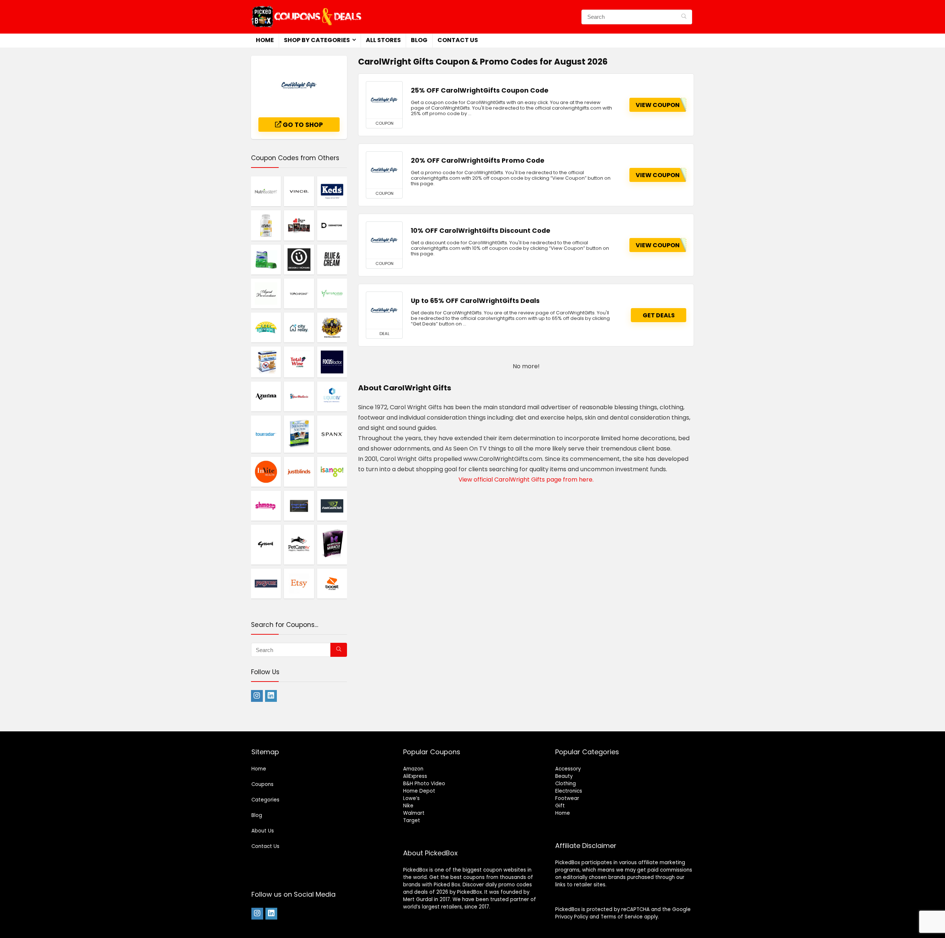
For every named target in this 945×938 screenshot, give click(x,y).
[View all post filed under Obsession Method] (299, 225)
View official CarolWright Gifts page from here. (526, 479)
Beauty (564, 776)
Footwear (567, 798)
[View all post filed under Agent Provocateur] (266, 293)
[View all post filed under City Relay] (299, 327)
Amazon (413, 768)
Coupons (262, 784)
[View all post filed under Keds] (332, 191)
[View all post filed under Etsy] (299, 583)
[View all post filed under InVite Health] (266, 471)
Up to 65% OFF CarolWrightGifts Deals (475, 300)
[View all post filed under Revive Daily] (266, 225)
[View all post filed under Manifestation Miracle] (332, 544)
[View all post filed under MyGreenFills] (266, 327)
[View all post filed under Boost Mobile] (332, 583)
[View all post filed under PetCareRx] (299, 544)
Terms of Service (622, 916)
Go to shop (302, 124)
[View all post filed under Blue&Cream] (332, 259)
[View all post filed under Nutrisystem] (266, 191)
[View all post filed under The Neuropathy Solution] (299, 434)
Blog (419, 40)
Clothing (565, 783)
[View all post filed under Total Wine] (299, 361)
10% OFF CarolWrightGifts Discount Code (480, 230)
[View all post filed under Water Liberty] (266, 259)
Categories (265, 799)
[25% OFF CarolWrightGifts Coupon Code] (384, 100)
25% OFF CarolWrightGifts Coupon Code (480, 90)
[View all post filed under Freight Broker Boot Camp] (299, 505)
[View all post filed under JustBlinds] (299, 471)
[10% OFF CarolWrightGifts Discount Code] (384, 240)
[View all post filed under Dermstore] (332, 225)
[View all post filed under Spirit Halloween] (332, 327)
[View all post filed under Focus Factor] (332, 361)
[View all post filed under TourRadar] (266, 434)
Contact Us (457, 40)
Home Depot (419, 790)
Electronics (568, 790)
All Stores (383, 40)
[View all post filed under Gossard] (266, 544)
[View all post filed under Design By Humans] (299, 259)
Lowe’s (411, 798)
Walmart (414, 813)
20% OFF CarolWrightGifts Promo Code (477, 160)
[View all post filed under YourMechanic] (299, 396)
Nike (408, 805)
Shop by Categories (317, 40)
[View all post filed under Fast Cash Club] (332, 505)
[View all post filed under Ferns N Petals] (332, 293)
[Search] (684, 17)
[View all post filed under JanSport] (266, 583)
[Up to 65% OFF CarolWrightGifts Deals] (384, 310)
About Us (262, 830)
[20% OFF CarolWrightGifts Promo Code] (384, 170)
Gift (560, 805)
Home (265, 40)
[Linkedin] (271, 696)
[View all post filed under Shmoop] (266, 505)
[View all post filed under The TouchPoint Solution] (299, 293)
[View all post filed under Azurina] (266, 396)
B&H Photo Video (424, 783)
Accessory (568, 768)
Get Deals (659, 315)
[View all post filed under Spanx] (332, 434)
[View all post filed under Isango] (332, 471)
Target (411, 820)
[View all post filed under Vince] (299, 191)
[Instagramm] (257, 696)
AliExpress (415, 776)
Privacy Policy (571, 916)
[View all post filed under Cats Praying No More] (266, 361)
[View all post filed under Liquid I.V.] (332, 396)
